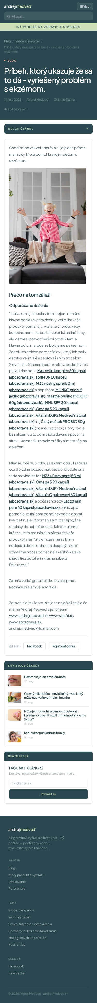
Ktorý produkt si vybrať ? (26, 875)
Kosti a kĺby (16, 944)
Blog (7, 41)
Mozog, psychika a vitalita (27, 938)
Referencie (16, 888)
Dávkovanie (17, 882)
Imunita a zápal (19, 917)
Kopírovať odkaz (64, 646)
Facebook (34, 646)
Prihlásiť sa (48, 794)
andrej (18, 6)
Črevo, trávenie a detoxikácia (30, 924)
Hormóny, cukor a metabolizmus (32, 931)
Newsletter (16, 973)
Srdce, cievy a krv (27, 41)
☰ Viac (84, 6)
